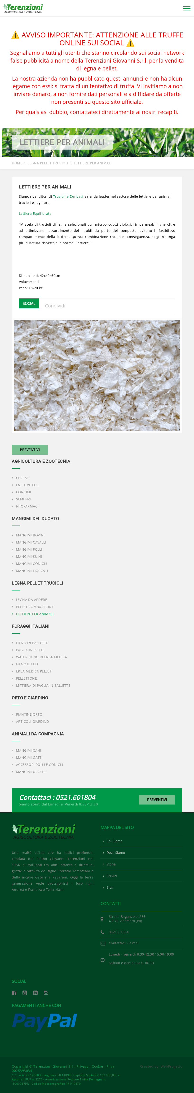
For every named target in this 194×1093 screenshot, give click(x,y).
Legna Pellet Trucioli (48, 163)
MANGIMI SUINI (29, 556)
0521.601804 (75, 797)
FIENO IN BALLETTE (32, 643)
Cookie (97, 1066)
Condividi (55, 305)
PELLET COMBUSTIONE (35, 607)
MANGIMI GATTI (29, 757)
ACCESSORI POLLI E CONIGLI (39, 765)
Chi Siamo (114, 841)
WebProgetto (171, 1066)
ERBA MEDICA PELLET (33, 671)
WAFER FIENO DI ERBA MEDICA (41, 657)
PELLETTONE (26, 678)
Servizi (111, 876)
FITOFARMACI (27, 506)
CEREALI (23, 478)
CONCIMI (23, 492)
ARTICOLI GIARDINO (32, 721)
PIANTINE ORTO (29, 714)
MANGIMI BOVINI (30, 535)
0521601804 (118, 932)
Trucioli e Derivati (68, 196)
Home (17, 163)
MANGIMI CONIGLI (31, 564)
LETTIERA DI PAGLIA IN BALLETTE (43, 685)
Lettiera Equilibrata (35, 213)
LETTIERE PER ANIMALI (34, 614)
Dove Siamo (115, 853)
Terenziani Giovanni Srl (53, 1066)
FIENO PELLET (27, 664)
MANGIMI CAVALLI (31, 542)
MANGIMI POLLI (29, 549)
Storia (111, 864)
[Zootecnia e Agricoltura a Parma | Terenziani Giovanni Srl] (52, 831)
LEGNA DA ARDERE (31, 600)
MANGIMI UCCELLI (31, 772)
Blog (109, 887)
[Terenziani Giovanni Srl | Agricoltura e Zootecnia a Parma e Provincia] (23, 7)
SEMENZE (24, 499)
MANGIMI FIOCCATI (32, 571)
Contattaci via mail (124, 943)
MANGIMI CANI (28, 750)
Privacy (82, 1066)
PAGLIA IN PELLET (30, 650)
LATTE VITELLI (27, 485)
